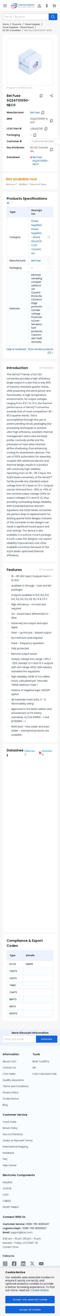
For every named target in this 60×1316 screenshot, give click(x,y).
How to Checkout (13, 1134)
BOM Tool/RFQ (40, 1061)
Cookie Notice (11, 1098)
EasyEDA (7, 1182)
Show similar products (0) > (40, 351)
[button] (5, 5)
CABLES (7, 1201)
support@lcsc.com (21, 1232)
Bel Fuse (35, 112)
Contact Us (9, 1067)
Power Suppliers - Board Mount (18, 27)
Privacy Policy (10, 1092)
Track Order (9, 1122)
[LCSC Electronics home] (22, 5)
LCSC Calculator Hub (44, 1074)
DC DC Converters (12, 30)
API (34, 1067)
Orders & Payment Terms (17, 1140)
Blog (5, 1105)
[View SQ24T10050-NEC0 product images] (30, 62)
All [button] (8, 203)
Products (16, 24)
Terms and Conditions (15, 1086)
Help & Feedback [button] (16, 349)
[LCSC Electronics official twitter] (32, 1263)
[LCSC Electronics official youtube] (41, 1263)
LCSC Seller (9, 1074)
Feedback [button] (8, 1153)
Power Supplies (32, 24)
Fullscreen (30, 752)
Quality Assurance (13, 1080)
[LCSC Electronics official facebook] (14, 1263)
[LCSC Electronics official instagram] (5, 1263)
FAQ (5, 1159)
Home (6, 24)
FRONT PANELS (11, 1207)
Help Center (9, 1165)
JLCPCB (7, 1188)
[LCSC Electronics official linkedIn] (23, 1263)
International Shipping (15, 1146)
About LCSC (9, 1061)
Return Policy (10, 1128)
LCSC (6, 1194)
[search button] (53, 16)
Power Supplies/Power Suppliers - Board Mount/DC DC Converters (36, 237)
